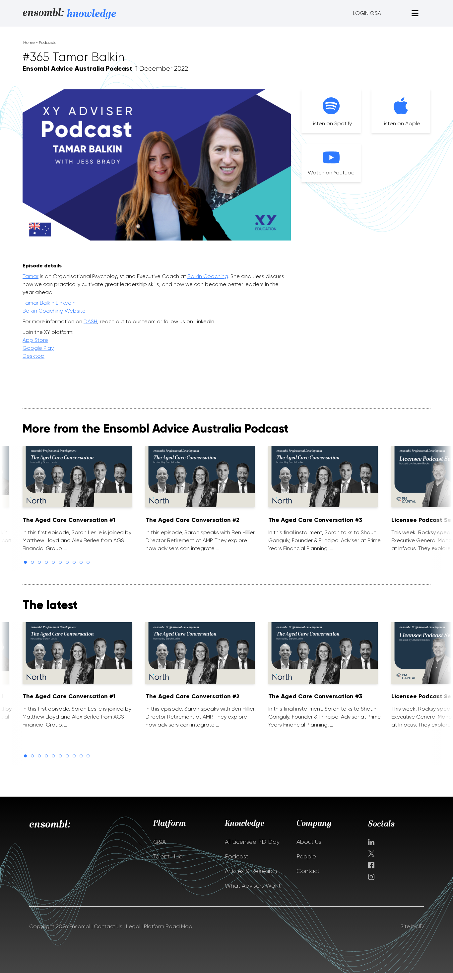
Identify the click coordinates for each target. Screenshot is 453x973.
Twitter (372, 853)
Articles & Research (251, 871)
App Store (35, 340)
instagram (371, 877)
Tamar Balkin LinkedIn (49, 303)
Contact (307, 871)
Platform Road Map (168, 926)
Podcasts (47, 42)
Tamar (30, 276)
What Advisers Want (253, 885)
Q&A (159, 841)
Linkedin (371, 842)
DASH (90, 321)
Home (29, 42)
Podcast (236, 856)
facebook (371, 865)
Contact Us (108, 926)
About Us (308, 841)
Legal (133, 926)
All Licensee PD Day (252, 841)
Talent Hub (168, 856)
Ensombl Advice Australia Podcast (77, 68)
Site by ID (412, 926)
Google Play (38, 348)
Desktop (33, 356)
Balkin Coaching (207, 276)
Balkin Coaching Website (54, 311)
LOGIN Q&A (367, 13)
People (306, 856)
